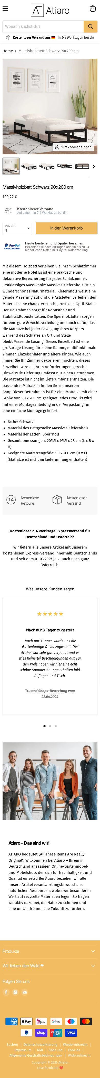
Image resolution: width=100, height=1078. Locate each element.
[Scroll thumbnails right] (93, 166)
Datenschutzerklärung (40, 1045)
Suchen (12, 1045)
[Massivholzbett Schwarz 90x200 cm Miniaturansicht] (11, 166)
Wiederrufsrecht (75, 1045)
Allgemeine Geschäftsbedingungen (35, 1055)
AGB (40, 1050)
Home (8, 51)
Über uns (55, 1050)
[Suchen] (90, 27)
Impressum (22, 1050)
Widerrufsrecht (79, 1055)
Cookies (74, 1050)
